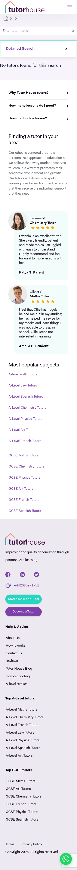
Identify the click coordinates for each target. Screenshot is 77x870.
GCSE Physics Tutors (24, 477)
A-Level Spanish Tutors (26, 396)
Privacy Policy (31, 844)
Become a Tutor (23, 611)
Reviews (12, 661)
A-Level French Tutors (25, 441)
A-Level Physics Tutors (25, 419)
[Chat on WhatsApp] (66, 859)
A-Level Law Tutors (23, 385)
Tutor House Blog (19, 668)
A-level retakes (17, 684)
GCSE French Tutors (24, 500)
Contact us (14, 653)
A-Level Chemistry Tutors (27, 408)
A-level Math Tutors (23, 374)
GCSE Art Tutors (21, 489)
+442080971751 (26, 585)
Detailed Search (20, 49)
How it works (16, 645)
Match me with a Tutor (23, 599)
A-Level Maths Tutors (21, 709)
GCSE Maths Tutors (23, 455)
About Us (13, 638)
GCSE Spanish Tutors (25, 511)
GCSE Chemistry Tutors (26, 466)
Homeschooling (18, 676)
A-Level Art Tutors (22, 430)
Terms (10, 844)
